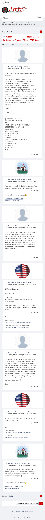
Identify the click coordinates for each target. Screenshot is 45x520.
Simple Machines (29, 511)
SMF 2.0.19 (14, 511)
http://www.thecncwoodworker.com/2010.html (18, 322)
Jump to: (12, 503)
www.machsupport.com (12, 200)
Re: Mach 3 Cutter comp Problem (19, 180)
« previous (35, 29)
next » (41, 29)
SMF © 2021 (21, 511)
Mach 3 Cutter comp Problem (18, 67)
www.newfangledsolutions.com (14, 198)
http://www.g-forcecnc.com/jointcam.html (17, 327)
